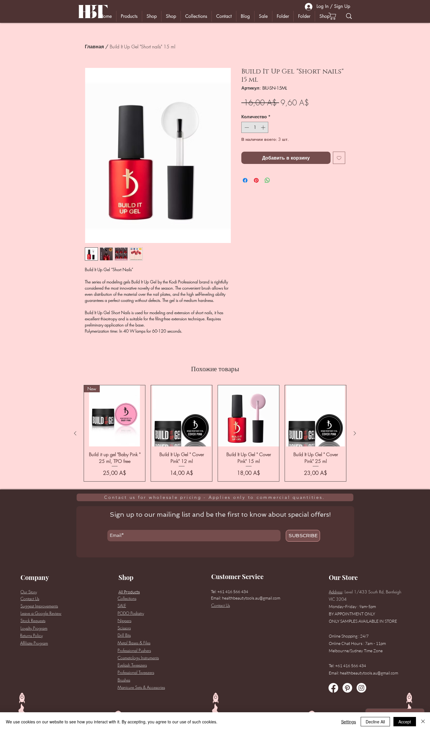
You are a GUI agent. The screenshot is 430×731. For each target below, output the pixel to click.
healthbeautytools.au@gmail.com (251, 597)
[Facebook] (333, 688)
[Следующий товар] (354, 433)
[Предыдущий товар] (75, 433)
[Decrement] (246, 127)
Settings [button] (348, 722)
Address (335, 592)
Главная (94, 46)
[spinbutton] (255, 127)
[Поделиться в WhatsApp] (267, 180)
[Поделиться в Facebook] (245, 180)
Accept (404, 722)
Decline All (375, 722)
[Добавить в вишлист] (339, 158)
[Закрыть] (422, 721)
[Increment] (264, 127)
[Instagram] (361, 688)
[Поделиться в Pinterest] (256, 180)
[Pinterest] (347, 688)
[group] (215, 433)
